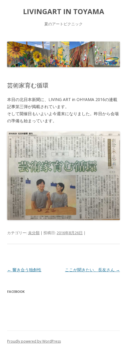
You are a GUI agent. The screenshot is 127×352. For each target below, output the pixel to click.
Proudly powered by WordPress (34, 341)
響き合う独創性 (24, 269)
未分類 (34, 232)
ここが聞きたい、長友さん (92, 269)
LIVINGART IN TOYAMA (63, 11)
